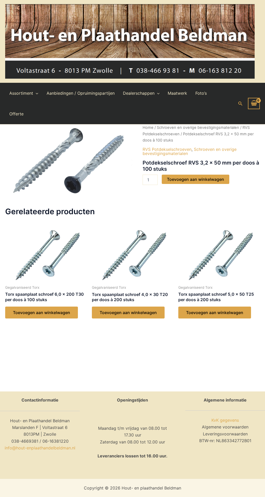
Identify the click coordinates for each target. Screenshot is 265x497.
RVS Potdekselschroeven (167, 149)
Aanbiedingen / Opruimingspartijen (81, 93)
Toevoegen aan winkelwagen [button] (41, 312)
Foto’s (201, 93)
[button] (240, 103)
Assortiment (21, 93)
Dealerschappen (138, 93)
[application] (35, 93)
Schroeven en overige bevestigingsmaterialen (198, 127)
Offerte (16, 113)
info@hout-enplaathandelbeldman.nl (40, 447)
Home (148, 127)
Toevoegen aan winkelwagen (195, 179)
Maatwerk (177, 93)
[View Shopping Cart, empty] (254, 103)
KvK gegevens (225, 420)
